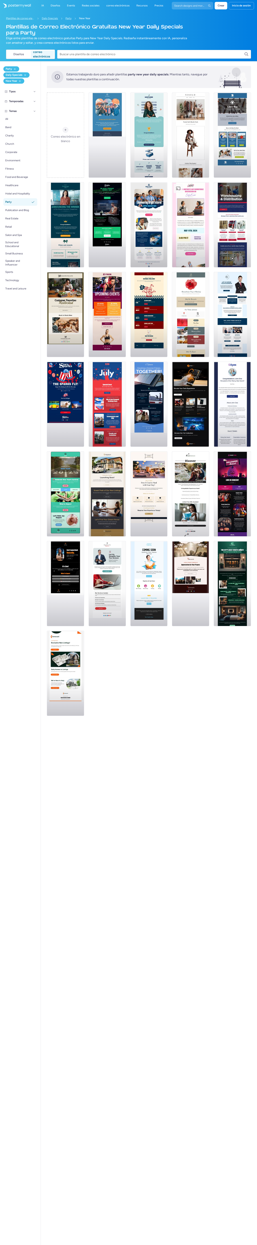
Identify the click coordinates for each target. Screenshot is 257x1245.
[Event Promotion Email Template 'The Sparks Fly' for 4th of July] (65, 404)
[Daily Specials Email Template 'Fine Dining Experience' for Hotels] (149, 493)
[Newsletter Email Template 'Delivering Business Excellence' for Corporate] (232, 314)
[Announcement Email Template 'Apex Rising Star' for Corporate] (232, 404)
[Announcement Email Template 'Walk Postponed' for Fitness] (107, 135)
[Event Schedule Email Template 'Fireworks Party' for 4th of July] (107, 404)
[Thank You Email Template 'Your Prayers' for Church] (190, 583)
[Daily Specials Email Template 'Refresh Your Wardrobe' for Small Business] (190, 135)
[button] (34, 91)
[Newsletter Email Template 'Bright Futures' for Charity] (149, 224)
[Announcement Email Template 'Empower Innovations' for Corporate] (149, 135)
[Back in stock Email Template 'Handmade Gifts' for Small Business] (65, 314)
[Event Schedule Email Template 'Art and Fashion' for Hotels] (232, 583)
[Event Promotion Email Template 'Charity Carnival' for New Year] (65, 493)
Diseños (18, 54)
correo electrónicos (41, 54)
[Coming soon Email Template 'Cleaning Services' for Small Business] (149, 583)
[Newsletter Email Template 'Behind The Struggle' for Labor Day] (232, 135)
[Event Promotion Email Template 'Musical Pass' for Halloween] (232, 493)
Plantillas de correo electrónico (20, 18)
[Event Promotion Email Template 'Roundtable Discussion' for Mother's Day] (190, 224)
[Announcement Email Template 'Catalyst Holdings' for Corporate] (65, 224)
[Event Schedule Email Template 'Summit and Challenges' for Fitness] (107, 314)
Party (68, 18)
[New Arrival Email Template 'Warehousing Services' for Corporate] (232, 224)
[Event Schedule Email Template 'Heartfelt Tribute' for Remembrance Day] (190, 314)
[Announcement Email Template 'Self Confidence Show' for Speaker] (65, 583)
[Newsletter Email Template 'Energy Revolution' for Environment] (149, 404)
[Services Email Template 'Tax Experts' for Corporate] (107, 583)
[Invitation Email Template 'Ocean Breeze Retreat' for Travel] (190, 493)
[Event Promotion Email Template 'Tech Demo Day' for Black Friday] (107, 224)
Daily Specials (50, 18)
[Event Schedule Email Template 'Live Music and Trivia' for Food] (149, 314)
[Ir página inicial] (15, 5)
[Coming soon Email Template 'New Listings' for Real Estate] (107, 493)
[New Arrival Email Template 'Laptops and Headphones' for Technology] (190, 404)
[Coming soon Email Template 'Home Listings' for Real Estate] (65, 673)
